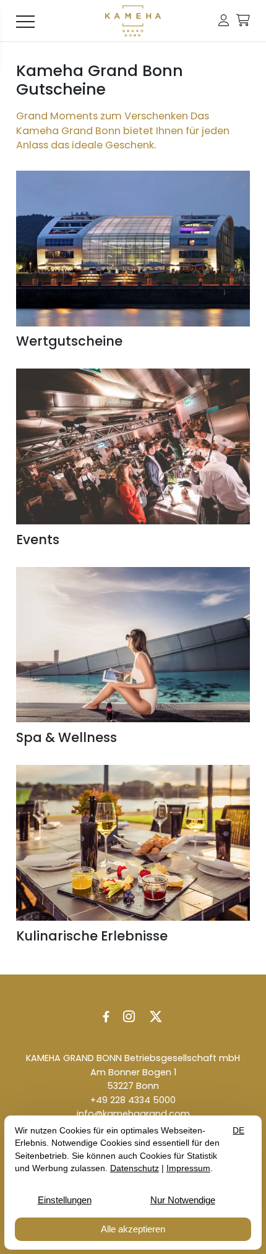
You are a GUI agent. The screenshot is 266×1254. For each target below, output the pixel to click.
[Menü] (25, 21)
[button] (223, 20)
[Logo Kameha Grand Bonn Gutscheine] (133, 21)
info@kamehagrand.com (133, 1113)
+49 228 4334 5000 (133, 1100)
